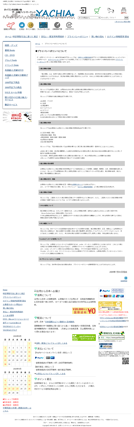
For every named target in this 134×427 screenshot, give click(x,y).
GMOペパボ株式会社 (84, 57)
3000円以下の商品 (13, 87)
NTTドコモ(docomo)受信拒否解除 (111, 318)
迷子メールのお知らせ (12, 323)
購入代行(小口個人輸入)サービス (16, 98)
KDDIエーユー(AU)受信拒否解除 (111, 327)
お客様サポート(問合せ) (13, 305)
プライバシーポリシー (77, 36)
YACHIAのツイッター (12, 326)
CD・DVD (10, 55)
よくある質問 (8, 315)
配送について (44, 318)
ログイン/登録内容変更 (85, 187)
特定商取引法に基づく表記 (25, 36)
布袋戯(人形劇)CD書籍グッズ (16, 76)
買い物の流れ (97, 36)
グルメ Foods (11, 60)
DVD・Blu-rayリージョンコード (16, 319)
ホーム (8, 36)
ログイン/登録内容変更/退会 (14, 301)
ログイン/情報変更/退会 (118, 36)
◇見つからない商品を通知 (122, 21)
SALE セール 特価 (13, 92)
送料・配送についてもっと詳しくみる (51, 343)
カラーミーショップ (54, 59)
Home (5, 290)
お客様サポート (77, 184)
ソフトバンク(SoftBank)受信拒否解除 (113, 321)
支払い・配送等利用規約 (52, 36)
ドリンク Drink (12, 65)
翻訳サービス (11, 105)
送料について (44, 295)
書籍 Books (10, 50)
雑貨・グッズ (11, 45)
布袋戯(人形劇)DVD (14, 70)
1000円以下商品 (12, 82)
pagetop (124, 281)
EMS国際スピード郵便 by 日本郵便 (59, 322)
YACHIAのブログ (10, 330)
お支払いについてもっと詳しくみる (50, 374)
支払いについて (45, 348)
